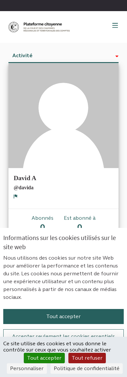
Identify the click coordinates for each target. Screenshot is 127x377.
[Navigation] (115, 25)
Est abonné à (80, 223)
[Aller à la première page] (39, 27)
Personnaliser (27, 368)
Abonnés (42, 223)
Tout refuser (87, 358)
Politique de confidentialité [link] (87, 368)
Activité (22, 55)
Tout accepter (63, 316)
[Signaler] (16, 196)
